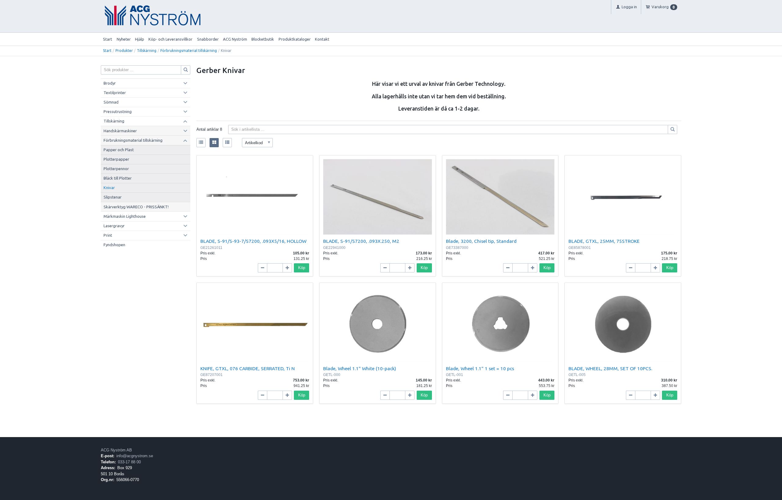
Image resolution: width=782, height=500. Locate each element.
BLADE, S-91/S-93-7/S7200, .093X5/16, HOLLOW (253, 241)
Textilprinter (115, 92)
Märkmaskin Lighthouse (125, 216)
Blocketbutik (262, 39)
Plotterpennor (116, 168)
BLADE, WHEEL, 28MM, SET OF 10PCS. (610, 368)
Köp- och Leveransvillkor (170, 39)
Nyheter (124, 39)
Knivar (109, 187)
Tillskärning (146, 51)
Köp (301, 267)
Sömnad (111, 102)
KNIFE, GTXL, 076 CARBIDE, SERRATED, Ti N (247, 368)
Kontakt (322, 39)
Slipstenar (113, 197)
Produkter (124, 51)
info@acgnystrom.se (134, 456)
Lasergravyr (114, 226)
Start (107, 39)
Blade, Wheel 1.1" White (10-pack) (359, 368)
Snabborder (208, 39)
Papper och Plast (119, 150)
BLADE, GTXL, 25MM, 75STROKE (604, 241)
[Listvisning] (201, 142)
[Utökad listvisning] (227, 142)
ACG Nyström (235, 39)
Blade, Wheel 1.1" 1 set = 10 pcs (480, 368)
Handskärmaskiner (120, 131)
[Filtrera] (672, 129)
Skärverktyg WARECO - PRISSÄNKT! (136, 207)
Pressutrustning (118, 111)
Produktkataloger (295, 39)
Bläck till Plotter (118, 178)
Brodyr (110, 83)
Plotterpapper (116, 159)
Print (108, 235)
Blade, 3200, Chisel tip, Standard (481, 241)
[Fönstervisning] (214, 142)
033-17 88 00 (129, 462)
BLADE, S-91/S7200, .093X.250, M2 (361, 241)
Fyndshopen (114, 245)
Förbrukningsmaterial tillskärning (188, 51)
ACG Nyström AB (116, 450)
